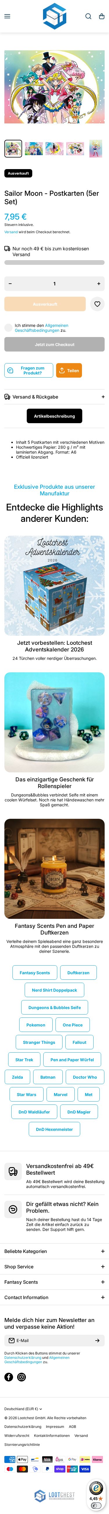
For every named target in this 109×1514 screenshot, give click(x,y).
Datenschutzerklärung (22, 1357)
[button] (102, 16)
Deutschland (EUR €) (21, 1409)
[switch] (96, 1505)
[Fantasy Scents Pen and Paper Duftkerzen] (54, 869)
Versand (11, 232)
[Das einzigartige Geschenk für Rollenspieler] (54, 722)
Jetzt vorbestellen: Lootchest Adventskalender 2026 (54, 646)
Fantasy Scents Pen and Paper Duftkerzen (54, 929)
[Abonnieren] (97, 1340)
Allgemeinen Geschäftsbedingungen (41, 328)
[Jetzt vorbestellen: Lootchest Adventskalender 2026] (54, 586)
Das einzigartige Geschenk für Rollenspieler (54, 782)
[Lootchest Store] (54, 16)
